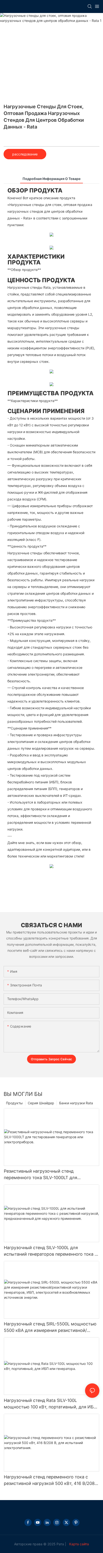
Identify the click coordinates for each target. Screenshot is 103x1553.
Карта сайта (78, 1544)
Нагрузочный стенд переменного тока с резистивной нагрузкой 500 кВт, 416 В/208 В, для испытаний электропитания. (49, 1480)
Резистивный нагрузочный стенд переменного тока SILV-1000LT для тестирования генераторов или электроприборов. (40, 1175)
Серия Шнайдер (41, 1103)
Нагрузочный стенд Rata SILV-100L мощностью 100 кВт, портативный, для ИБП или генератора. (50, 1404)
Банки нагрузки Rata (76, 1103)
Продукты (14, 1103)
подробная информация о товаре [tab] (51, 179)
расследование (25, 154)
